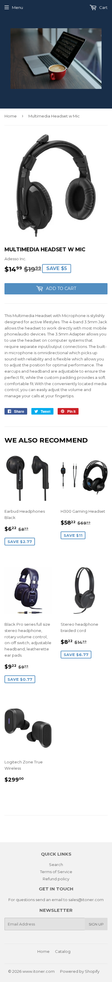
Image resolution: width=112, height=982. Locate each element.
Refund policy (56, 878)
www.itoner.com (38, 971)
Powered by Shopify (79, 971)
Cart (103, 7)
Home (10, 116)
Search (56, 864)
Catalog (62, 951)
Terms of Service (56, 871)
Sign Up (96, 924)
